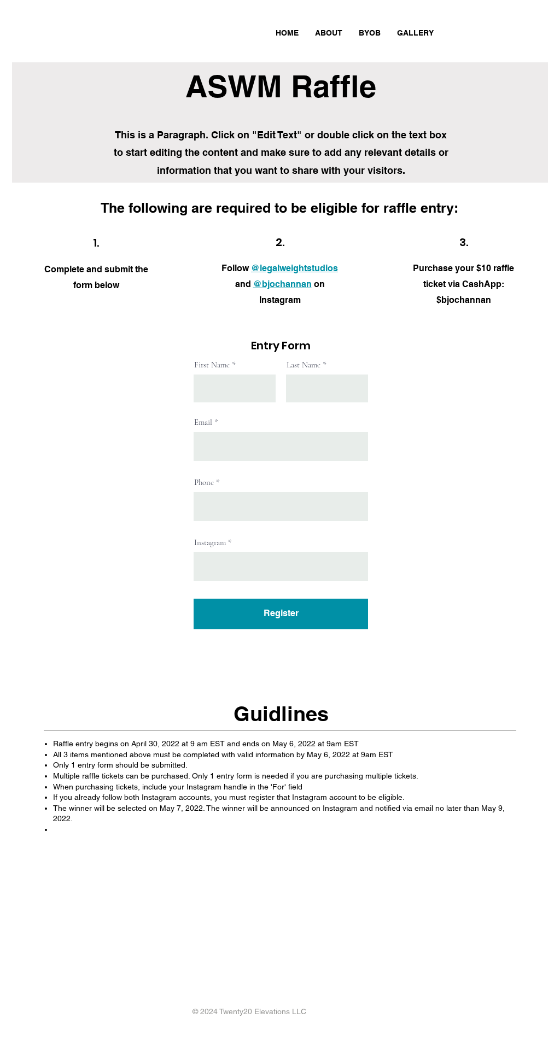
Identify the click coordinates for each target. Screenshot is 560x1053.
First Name (212, 365)
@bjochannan (282, 284)
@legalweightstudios (294, 268)
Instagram (210, 543)
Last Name (303, 365)
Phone (204, 482)
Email (203, 422)
